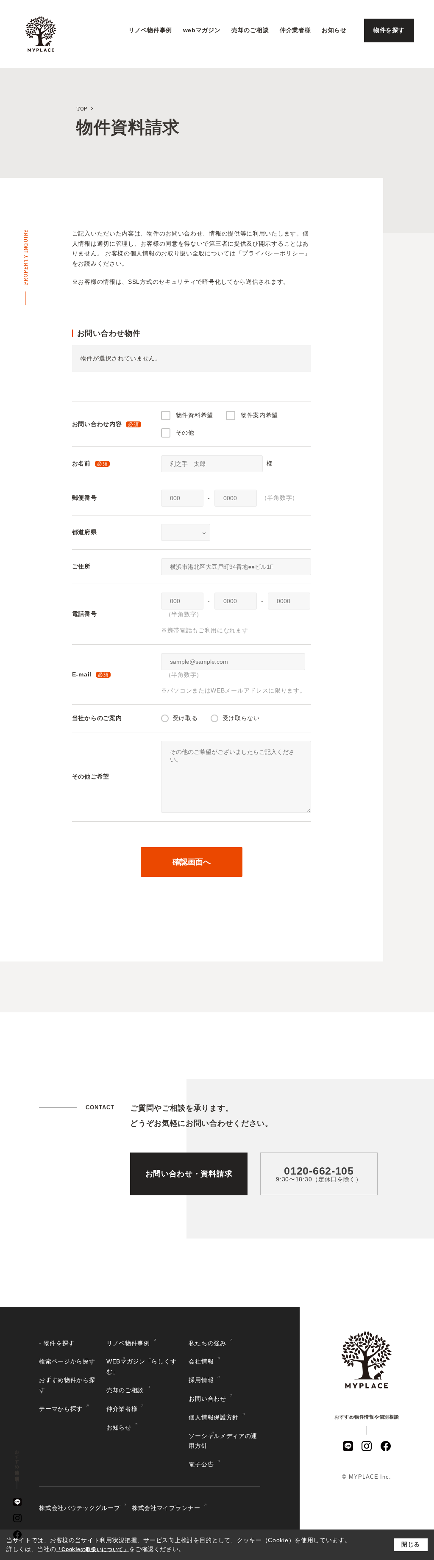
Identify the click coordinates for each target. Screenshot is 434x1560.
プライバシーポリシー (273, 253)
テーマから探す (61, 1408)
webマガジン (202, 30)
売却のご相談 (250, 30)
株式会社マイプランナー (166, 1508)
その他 (185, 432)
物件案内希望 (259, 415)
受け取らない (241, 718)
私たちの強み (207, 1343)
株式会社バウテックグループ (79, 1508)
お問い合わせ (207, 1398)
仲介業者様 (295, 30)
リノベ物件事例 (150, 30)
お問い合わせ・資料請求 (189, 1173)
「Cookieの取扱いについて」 (92, 1549)
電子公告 (201, 1464)
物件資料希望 (194, 415)
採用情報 (201, 1380)
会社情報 (201, 1361)
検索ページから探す (67, 1361)
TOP (81, 108)
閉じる (410, 1544)
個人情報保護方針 (214, 1417)
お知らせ (334, 30)
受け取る (185, 718)
